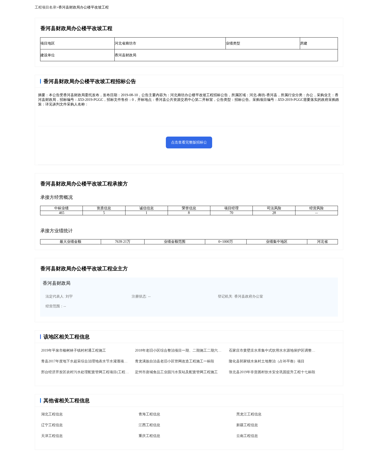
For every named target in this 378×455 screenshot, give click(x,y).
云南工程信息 (247, 436)
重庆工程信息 (149, 436)
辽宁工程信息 (52, 425)
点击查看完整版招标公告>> (189, 144)
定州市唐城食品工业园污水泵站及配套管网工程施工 (176, 372)
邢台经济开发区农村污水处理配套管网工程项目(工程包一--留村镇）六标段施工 (104, 372)
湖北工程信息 (52, 414)
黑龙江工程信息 (249, 414)
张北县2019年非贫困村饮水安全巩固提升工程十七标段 (272, 372)
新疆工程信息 (247, 425)
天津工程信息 (52, 436)
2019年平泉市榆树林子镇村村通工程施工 (73, 350)
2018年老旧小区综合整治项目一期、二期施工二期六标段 (180, 350)
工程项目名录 (45, 7)
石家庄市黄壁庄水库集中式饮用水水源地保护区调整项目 (274, 350)
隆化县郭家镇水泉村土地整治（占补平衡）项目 (266, 361)
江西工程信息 (149, 425)
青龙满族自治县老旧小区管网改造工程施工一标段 (174, 361)
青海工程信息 (149, 414)
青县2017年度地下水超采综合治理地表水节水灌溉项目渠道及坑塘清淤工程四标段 (106, 361)
